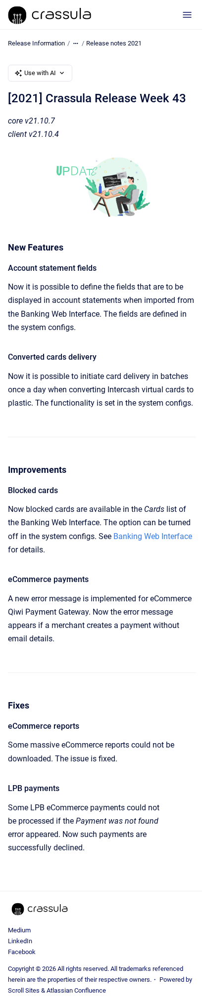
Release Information (36, 43)
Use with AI (40, 73)
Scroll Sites (24, 990)
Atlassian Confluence (76, 990)
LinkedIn (20, 941)
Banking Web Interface (152, 536)
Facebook (22, 952)
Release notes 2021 (114, 43)
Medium (19, 930)
